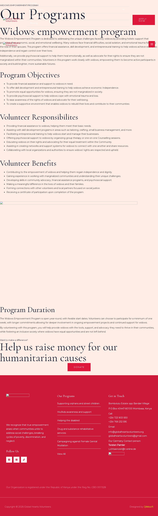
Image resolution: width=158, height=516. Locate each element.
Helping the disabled (68, 420)
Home (33, 3)
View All (61, 454)
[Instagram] (16, 460)
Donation (35, 29)
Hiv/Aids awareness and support (74, 412)
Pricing (33, 23)
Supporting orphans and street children (78, 403)
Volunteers (36, 36)
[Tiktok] (24, 460)
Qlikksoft (148, 506)
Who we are (36, 9)
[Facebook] (9, 460)
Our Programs (37, 16)
